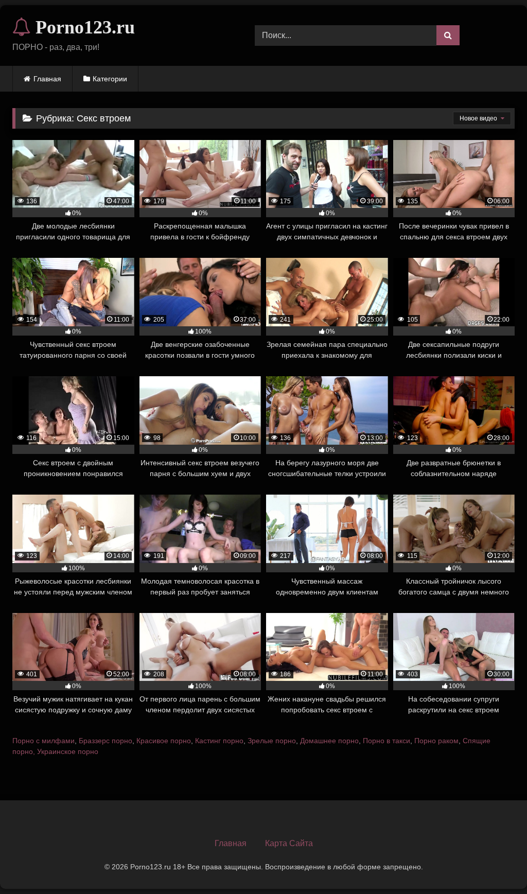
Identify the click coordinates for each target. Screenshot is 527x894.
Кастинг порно (219, 741)
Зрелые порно (272, 741)
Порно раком (436, 741)
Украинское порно (67, 751)
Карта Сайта (289, 843)
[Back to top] (495, 863)
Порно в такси (386, 741)
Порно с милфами (43, 741)
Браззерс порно (105, 741)
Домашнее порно (329, 741)
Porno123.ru (83, 27)
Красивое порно (163, 741)
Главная (47, 79)
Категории (110, 79)
